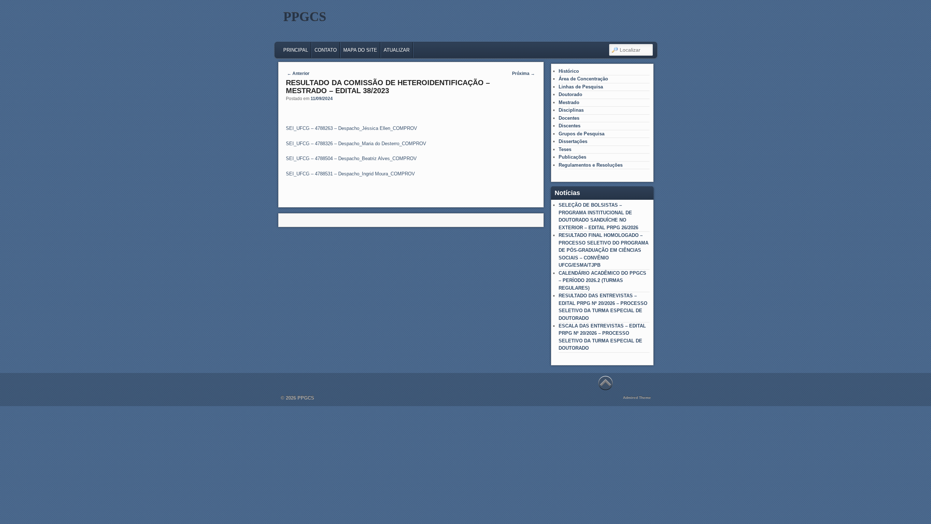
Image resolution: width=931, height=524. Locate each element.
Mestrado (569, 102)
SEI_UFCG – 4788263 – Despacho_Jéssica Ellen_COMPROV (351, 128)
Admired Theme (637, 398)
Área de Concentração (583, 79)
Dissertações (573, 141)
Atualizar (396, 50)
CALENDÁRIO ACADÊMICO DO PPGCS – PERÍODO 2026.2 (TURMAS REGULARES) (602, 280)
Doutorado (570, 94)
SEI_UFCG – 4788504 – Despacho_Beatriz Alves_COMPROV (351, 158)
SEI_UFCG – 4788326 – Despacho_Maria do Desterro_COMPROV (356, 143)
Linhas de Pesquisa (581, 87)
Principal (295, 50)
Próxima (523, 73)
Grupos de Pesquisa (581, 133)
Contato (326, 50)
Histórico (569, 71)
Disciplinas (571, 110)
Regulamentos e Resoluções (591, 165)
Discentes (569, 125)
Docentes (569, 118)
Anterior (298, 73)
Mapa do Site (360, 50)
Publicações (572, 157)
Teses (565, 149)
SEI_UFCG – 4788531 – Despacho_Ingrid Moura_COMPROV (350, 173)
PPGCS (304, 16)
